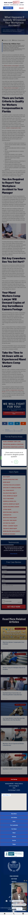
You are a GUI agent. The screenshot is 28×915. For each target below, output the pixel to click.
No (12, 462)
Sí (16, 462)
